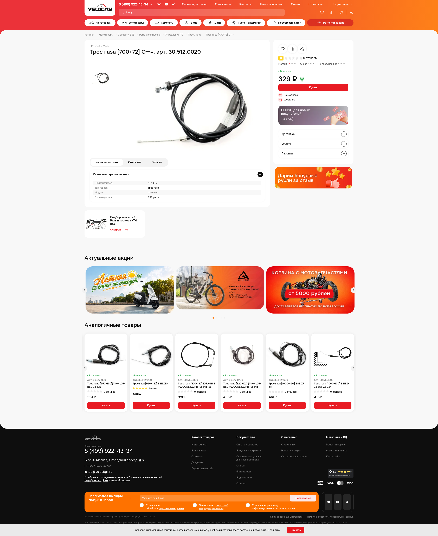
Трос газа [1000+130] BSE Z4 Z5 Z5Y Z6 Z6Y (332, 385)
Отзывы (157, 162)
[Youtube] (166, 4)
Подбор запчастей (201, 468)
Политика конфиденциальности (285, 517)
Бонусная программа (248, 450)
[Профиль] (350, 12)
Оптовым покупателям (294, 456)
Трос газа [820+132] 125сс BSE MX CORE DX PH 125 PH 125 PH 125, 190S (196, 385)
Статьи (295, 4)
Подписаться (303, 498)
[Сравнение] (331, 12)
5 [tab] (224, 317)
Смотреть (116, 229)
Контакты (245, 4)
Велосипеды (198, 450)
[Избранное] (322, 12)
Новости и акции (271, 4)
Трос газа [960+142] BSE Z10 (150, 383)
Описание (134, 162)
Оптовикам (315, 4)
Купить (313, 87)
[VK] (159, 4)
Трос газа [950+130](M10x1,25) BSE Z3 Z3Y (106, 385)
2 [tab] (216, 317)
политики (275, 530)
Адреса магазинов (336, 450)
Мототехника (199, 444)
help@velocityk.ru (96, 480)
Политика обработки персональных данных (330, 517)
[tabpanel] (130, 289)
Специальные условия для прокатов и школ (249, 458)
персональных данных (171, 508)
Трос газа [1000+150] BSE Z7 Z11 (286, 385)
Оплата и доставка (194, 4)
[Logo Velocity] (100, 8)
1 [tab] (213, 318)
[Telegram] (173, 4)
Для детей (197, 462)
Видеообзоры (244, 477)
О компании (223, 4)
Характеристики (107, 162)
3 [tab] (219, 317)
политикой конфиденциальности (213, 507)
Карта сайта (333, 456)
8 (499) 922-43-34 (133, 4)
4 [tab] (221, 317)
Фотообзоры (243, 471)
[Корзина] (341, 12)
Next (353, 290)
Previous (84, 290)
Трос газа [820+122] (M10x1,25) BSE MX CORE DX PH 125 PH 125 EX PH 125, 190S (242, 385)
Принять (296, 530)
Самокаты (197, 456)
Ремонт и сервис (336, 444)
